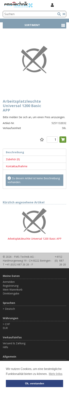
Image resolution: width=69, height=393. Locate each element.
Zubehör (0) (13, 159)
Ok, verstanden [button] (34, 383)
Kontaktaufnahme (16, 166)
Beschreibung (15, 152)
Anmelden (9, 282)
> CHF (6, 324)
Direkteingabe (11, 293)
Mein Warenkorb (12, 289)
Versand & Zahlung (14, 343)
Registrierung (10, 285)
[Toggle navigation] (61, 5)
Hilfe (5, 347)
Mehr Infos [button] (55, 373)
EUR (5, 328)
